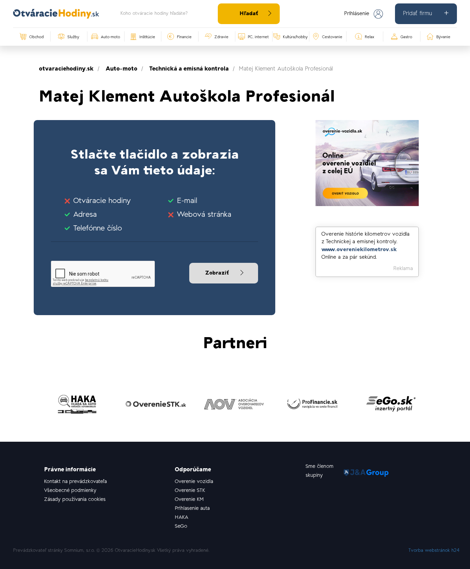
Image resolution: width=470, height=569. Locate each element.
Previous (33, 405)
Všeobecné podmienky (70, 490)
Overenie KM (189, 499)
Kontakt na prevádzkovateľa (75, 481)
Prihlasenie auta (192, 508)
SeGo (181, 526)
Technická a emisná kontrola (189, 69)
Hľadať (248, 14)
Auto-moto (121, 69)
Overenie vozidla (194, 481)
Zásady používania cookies (75, 499)
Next (436, 405)
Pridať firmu (417, 14)
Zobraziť (217, 273)
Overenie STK (190, 490)
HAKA (181, 517)
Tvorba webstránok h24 (434, 550)
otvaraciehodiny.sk (66, 69)
